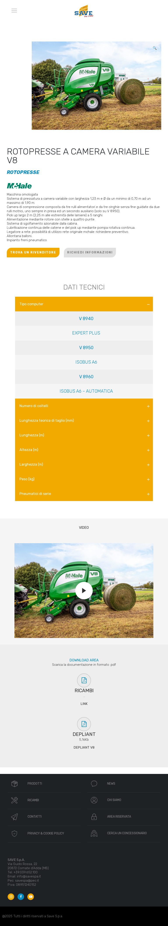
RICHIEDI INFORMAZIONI (90, 252)
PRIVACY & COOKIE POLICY (46, 833)
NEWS (111, 784)
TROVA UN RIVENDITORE (33, 252)
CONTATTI (35, 816)
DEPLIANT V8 (84, 747)
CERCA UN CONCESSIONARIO (127, 833)
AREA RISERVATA (119, 816)
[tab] (84, 304)
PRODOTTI (35, 784)
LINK (84, 704)
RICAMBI (33, 800)
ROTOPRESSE (23, 172)
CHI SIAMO (114, 800)
